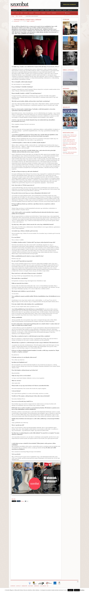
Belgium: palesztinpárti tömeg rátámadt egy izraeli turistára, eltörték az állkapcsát (70, 149)
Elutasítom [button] (77, 590)
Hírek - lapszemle (19, 16)
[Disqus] (36, 522)
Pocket (22, 501)
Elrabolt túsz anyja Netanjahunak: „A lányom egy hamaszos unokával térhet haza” (70, 136)
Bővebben (82, 590)
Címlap (12, 16)
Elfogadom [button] (70, 590)
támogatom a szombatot (69, 4)
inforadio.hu (16, 21)
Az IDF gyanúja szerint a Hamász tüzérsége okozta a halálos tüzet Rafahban (70, 144)
